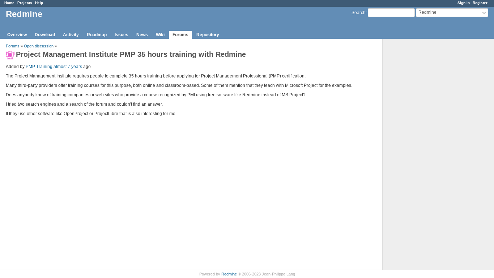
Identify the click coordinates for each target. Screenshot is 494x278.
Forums (180, 34)
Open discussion (39, 46)
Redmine (229, 274)
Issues (121, 34)
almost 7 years (68, 66)
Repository (207, 34)
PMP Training (39, 66)
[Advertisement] (419, 152)
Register (480, 3)
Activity (71, 34)
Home (9, 3)
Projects (24, 3)
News (142, 34)
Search (359, 12)
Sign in (463, 3)
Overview (17, 34)
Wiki (160, 34)
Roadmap (97, 34)
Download (45, 34)
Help (39, 3)
